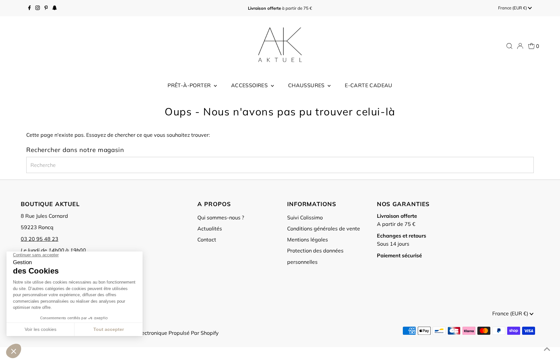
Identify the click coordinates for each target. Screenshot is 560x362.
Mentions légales (307, 239)
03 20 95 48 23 (39, 239)
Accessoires (250, 85)
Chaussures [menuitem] (307, 85)
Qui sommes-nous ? (220, 217)
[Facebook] (29, 8)
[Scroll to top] (547, 349)
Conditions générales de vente (323, 228)
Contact (206, 239)
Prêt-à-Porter (190, 85)
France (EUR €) (513, 7)
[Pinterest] (46, 8)
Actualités (209, 228)
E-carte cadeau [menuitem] (368, 85)
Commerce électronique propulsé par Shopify (165, 333)
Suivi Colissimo (305, 217)
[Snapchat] (55, 8)
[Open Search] (509, 46)
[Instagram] (37, 8)
